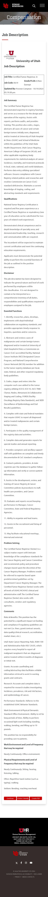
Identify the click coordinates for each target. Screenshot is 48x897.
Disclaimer (38, 874)
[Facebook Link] (21, 862)
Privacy (18, 877)
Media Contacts (28, 877)
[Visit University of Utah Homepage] (5, 6)
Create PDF (36, 798)
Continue (10, 798)
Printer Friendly (23, 798)
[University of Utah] (24, 853)
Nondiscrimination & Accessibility (19, 874)
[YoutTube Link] (31, 862)
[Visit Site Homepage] (24, 830)
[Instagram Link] (26, 862)
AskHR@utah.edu (27, 843)
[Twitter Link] (17, 862)
